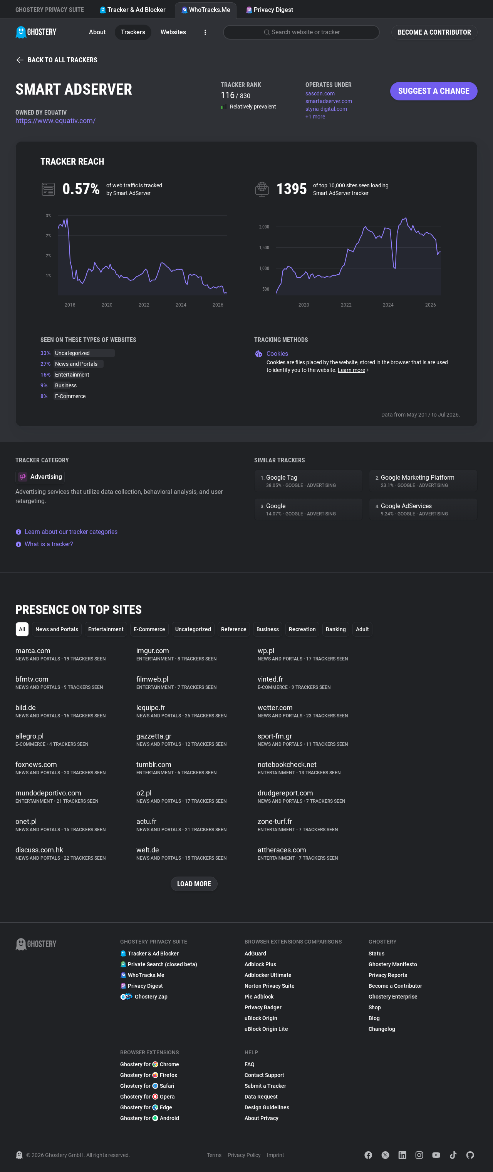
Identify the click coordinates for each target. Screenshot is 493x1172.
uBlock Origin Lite (266, 1029)
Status (376, 953)
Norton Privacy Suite (270, 986)
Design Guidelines (267, 1107)
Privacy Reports (388, 975)
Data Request (261, 1097)
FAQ (250, 1064)
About (97, 32)
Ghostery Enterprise (393, 997)
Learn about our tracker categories (71, 531)
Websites (173, 32)
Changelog (382, 1029)
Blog (374, 1018)
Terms (214, 1155)
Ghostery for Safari (147, 1086)
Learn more (351, 370)
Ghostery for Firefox (148, 1075)
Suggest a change (434, 91)
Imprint (275, 1155)
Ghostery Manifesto (393, 964)
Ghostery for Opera (147, 1097)
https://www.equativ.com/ (55, 121)
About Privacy (261, 1118)
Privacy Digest (273, 9)
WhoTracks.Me (209, 9)
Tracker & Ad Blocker (136, 9)
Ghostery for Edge (146, 1107)
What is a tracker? (49, 544)
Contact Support (264, 1075)
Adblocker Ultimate (268, 975)
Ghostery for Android (149, 1118)
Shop (375, 1007)
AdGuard (255, 953)
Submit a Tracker (265, 1086)
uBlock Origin (261, 1018)
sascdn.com (320, 93)
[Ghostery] (36, 32)
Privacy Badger (263, 1007)
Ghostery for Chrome (149, 1064)
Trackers (133, 32)
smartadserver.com (328, 101)
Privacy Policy (244, 1155)
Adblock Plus (260, 964)
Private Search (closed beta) (162, 964)
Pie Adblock (259, 997)
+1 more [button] (315, 116)
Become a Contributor (434, 32)
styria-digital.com (326, 109)
